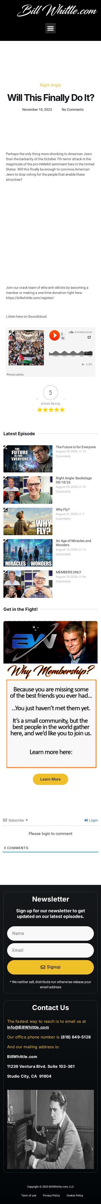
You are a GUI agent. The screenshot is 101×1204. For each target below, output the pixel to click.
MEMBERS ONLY (68, 572)
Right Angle (50, 85)
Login (93, 820)
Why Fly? (63, 509)
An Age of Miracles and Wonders (73, 543)
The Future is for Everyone (76, 447)
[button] (50, 28)
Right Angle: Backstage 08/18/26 (74, 480)
